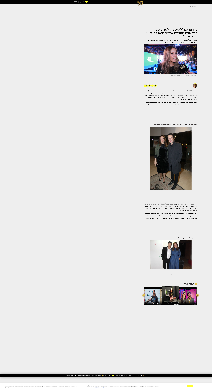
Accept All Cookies (190, 386)
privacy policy (97, 387)
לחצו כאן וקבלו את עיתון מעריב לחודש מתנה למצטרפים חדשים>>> (178, 238)
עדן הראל (192, 281)
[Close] (210, 386)
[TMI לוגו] (139, 2)
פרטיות (75, 375)
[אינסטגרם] (80, 2)
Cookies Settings (182, 386)
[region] (106, 386)
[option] (170, 294)
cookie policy (102, 387)
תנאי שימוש (80, 375)
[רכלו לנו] (86, 2)
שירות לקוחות (119, 375)
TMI (196, 6)
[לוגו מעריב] (75, 2)
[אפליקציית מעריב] (109, 375)
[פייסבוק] (83, 2)
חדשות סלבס (192, 6)
